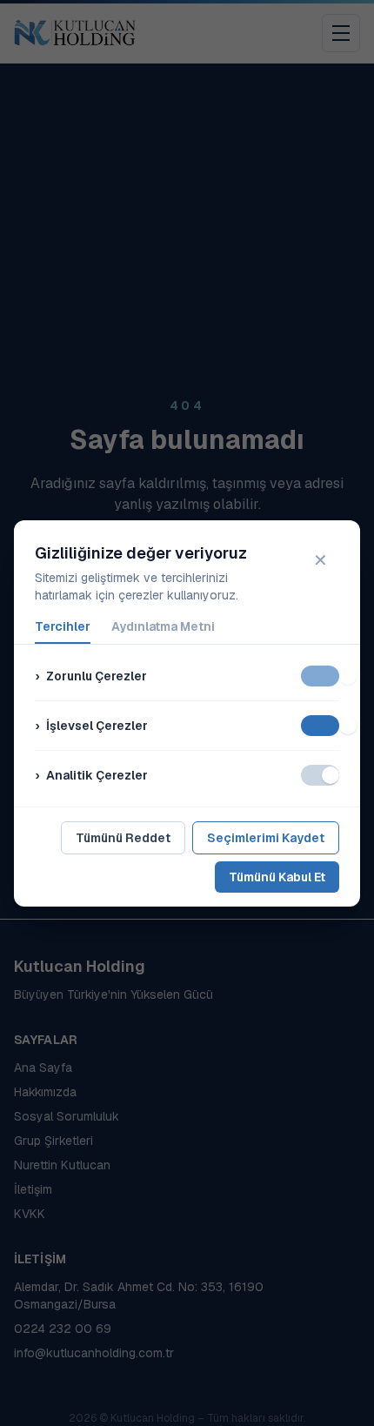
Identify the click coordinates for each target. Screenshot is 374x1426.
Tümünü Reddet (123, 838)
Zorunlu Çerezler (91, 676)
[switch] (320, 676)
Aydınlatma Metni (163, 626)
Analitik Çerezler (91, 775)
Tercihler (62, 626)
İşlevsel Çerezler (91, 725)
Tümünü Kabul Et (277, 877)
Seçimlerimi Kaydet (265, 838)
